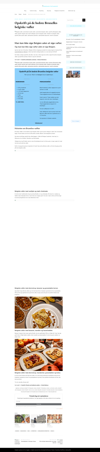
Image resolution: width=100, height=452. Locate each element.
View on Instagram (75, 121)
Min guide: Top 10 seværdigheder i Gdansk (75, 39)
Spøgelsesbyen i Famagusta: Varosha (74, 42)
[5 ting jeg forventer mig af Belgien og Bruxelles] (38, 418)
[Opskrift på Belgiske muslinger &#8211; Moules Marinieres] (22, 418)
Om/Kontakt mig (71, 10)
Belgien (16, 19)
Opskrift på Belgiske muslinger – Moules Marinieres (33, 59)
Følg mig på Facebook (75, 25)
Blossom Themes (51, 450)
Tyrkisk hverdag (33, 10)
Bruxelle (21, 19)
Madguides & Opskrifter (60, 10)
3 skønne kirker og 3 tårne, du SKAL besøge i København (75, 48)
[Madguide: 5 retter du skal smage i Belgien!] (54, 418)
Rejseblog (41, 10)
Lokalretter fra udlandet (30, 19)
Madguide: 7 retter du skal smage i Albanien (73, 56)
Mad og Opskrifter (41, 19)
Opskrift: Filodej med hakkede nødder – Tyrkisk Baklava (34, 385)
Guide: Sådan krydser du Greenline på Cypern (74, 52)
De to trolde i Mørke (70, 44)
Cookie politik (68, 450)
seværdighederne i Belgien (21, 52)
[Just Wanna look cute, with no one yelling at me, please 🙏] (76, 114)
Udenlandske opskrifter (51, 19)
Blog (25, 10)
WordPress (62, 450)
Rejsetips (49, 10)
